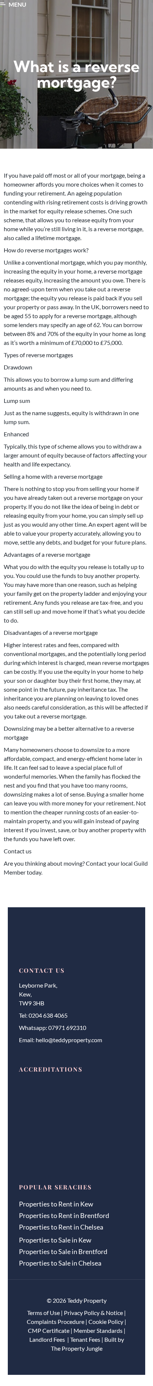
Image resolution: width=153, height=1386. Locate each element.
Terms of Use (43, 1312)
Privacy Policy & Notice (93, 1312)
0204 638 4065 (48, 1015)
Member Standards (98, 1330)
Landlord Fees (47, 1339)
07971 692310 (67, 1027)
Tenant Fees (85, 1339)
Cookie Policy (105, 1321)
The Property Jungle (76, 1348)
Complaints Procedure (55, 1321)
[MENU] (3, 4)
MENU (17, 4)
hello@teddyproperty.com (69, 1039)
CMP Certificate (48, 1330)
